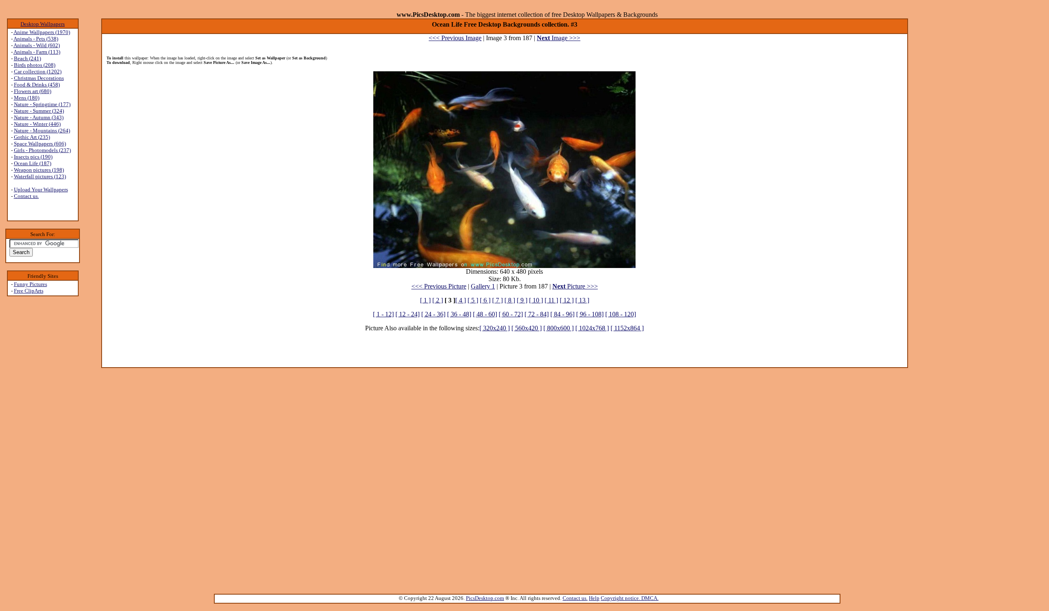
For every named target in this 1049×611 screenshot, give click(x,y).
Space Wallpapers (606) (40, 144)
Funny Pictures (30, 284)
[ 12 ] (567, 300)
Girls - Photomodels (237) (42, 150)
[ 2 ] (437, 300)
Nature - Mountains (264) (42, 130)
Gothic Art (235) (32, 137)
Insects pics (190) (33, 157)
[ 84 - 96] (562, 314)
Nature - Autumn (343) (39, 117)
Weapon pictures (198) (39, 170)
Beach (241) (27, 58)
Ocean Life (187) (32, 163)
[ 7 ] (497, 300)
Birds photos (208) (34, 65)
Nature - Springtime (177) (42, 104)
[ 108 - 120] (620, 314)
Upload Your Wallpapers (41, 189)
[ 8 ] (509, 300)
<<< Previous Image (455, 37)
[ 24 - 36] (433, 314)
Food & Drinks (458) (37, 85)
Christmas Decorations (39, 78)
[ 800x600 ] (558, 328)
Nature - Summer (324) (39, 111)
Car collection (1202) (37, 71)
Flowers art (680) (32, 91)
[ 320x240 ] (494, 328)
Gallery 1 (483, 286)
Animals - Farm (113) (37, 52)
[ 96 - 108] (590, 314)
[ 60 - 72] (511, 314)
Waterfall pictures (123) (40, 176)
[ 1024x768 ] (592, 328)
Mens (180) (26, 98)
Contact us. (26, 196)
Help (594, 598)
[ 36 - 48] (459, 314)
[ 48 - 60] (485, 314)
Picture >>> (575, 286)
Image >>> (558, 37)
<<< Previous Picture (438, 286)
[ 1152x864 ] (627, 328)
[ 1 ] (425, 300)
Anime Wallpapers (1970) (42, 32)
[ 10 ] (536, 300)
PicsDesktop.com (485, 598)
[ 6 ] (485, 300)
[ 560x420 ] (526, 328)
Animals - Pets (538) (36, 39)
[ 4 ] (460, 300)
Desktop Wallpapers (42, 24)
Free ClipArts (28, 291)
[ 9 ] (522, 300)
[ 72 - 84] (536, 314)
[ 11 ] (551, 300)
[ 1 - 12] (383, 314)
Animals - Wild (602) (37, 45)
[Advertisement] (42, 427)
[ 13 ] (582, 300)
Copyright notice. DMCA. (629, 598)
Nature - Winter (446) (37, 124)
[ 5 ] (473, 300)
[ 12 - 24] (407, 314)
